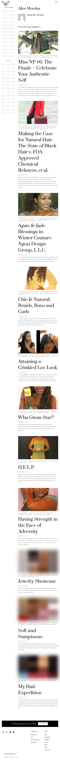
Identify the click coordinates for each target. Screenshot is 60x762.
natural (33, 129)
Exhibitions (5, 56)
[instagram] (13, 732)
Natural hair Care (13, 95)
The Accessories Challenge (5, 38)
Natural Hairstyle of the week (5, 28)
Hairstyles (47, 739)
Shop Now (43, 723)
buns (46, 293)
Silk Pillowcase (38, 624)
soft (46, 624)
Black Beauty (4, 71)
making (27, 129)
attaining (36, 356)
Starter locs (4, 105)
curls (55, 293)
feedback (13, 78)
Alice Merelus (22, 55)
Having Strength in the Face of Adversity (38, 525)
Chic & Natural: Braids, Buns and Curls (36, 306)
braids (42, 293)
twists (3, 112)
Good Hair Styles (12, 18)
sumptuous (52, 624)
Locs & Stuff (5, 11)
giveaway (8, 81)
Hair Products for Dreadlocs (13, 85)
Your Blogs (5, 49)
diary (8, 74)
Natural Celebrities (12, 35)
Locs (5, 14)
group (26, 221)
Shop (46, 747)
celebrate (44, 57)
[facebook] (6, 732)
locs (13, 88)
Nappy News (5, 52)
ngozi (34, 221)
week (13, 112)
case (47, 127)
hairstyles (4, 88)
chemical (52, 127)
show (8, 102)
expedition (52, 680)
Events (12, 52)
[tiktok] (3, 732)
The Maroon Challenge (12, 38)
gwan (39, 412)
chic (50, 293)
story (8, 105)
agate (39, 219)
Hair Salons (47, 737)
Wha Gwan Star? (36, 417)
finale (51, 57)
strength (48, 514)
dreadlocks (13, 74)
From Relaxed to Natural (4, 81)
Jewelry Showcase (37, 581)
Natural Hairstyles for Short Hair (5, 31)
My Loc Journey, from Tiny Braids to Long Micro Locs (5, 18)
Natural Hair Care (12, 21)
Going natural (13, 81)
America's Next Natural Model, (9, 64)
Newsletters (34, 742)
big (8, 67)
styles (4, 109)
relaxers (40, 129)
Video (8, 112)
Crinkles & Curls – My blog (12, 49)
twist (13, 109)
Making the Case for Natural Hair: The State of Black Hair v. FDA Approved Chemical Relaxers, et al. (37, 152)
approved (37, 127)
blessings (45, 219)
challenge (13, 71)
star (43, 412)
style (13, 105)
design (20, 221)
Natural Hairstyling (4, 102)
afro (4, 64)
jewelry (23, 576)
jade (30, 221)
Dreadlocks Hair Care (4, 78)
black (43, 127)
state (46, 129)
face (42, 514)
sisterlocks (13, 102)
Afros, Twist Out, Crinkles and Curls (12, 28)
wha (47, 412)
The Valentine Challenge (5, 42)
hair (22, 129)
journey (8, 88)
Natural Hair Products (4, 98)
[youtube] (10, 732)
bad (4, 67)
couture (52, 219)
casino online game (9, 71)
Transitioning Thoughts (38, 680)
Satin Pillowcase (27, 624)
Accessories (5, 45)
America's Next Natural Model (39, 55)
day (3, 74)
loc (48, 356)
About (46, 744)
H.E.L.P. (26, 467)
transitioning (9, 109)
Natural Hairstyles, (13, 98)
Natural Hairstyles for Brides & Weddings (12, 31)
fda (19, 129)
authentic (36, 57)
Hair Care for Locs (12, 11)
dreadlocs (9, 78)
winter (39, 221)
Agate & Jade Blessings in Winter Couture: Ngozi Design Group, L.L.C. (35, 238)
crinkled (43, 356)
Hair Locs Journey (9, 85)
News (46, 734)
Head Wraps (12, 42)
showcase (30, 576)
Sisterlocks (12, 14)
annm (13, 64)
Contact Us (47, 750)
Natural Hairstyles (5, 21)
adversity (37, 514)
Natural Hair (9, 95)
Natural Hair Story (9, 98)
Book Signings (12, 56)
